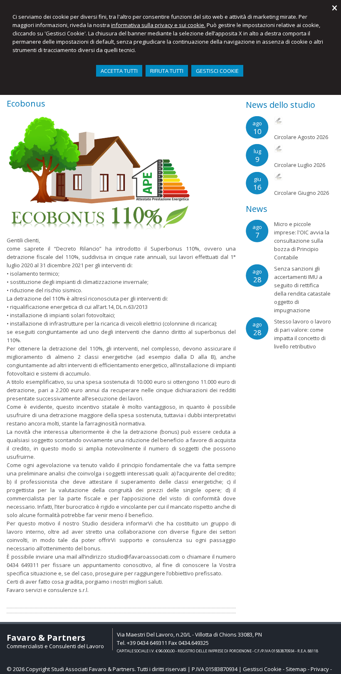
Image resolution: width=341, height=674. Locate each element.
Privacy (320, 669)
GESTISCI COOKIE (217, 71)
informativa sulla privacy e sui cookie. (158, 25)
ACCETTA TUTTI (119, 71)
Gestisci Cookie (262, 669)
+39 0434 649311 (147, 643)
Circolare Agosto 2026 (301, 137)
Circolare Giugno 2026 (301, 192)
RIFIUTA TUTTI (166, 71)
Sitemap (296, 669)
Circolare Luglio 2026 (299, 165)
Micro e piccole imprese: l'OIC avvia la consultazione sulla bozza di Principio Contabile (301, 240)
